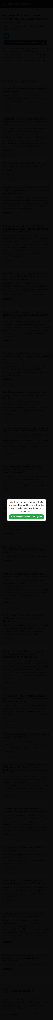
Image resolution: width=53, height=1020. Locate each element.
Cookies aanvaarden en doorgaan (26, 517)
